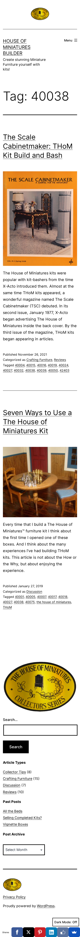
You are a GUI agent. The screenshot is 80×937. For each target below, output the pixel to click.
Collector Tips (14, 772)
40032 (18, 370)
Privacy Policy (14, 897)
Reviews (60, 360)
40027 (7, 370)
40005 (30, 597)
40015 (30, 365)
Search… (10, 720)
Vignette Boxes (15, 824)
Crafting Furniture (39, 360)
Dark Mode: (62, 922)
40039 (41, 370)
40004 (19, 365)
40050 (53, 370)
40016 (41, 365)
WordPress (46, 906)
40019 (52, 365)
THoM (7, 607)
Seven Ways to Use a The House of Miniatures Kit (37, 421)
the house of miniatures (54, 602)
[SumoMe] (74, 932)
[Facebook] (17, 932)
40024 (63, 365)
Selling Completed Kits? (22, 818)
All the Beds (12, 811)
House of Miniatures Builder (16, 47)
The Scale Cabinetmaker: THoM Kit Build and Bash (38, 146)
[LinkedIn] (51, 932)
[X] (28, 932)
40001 (19, 597)
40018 (62, 597)
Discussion (34, 591)
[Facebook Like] (63, 932)
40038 (30, 370)
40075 (30, 602)
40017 (52, 597)
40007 (41, 597)
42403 (64, 370)
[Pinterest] (40, 932)
